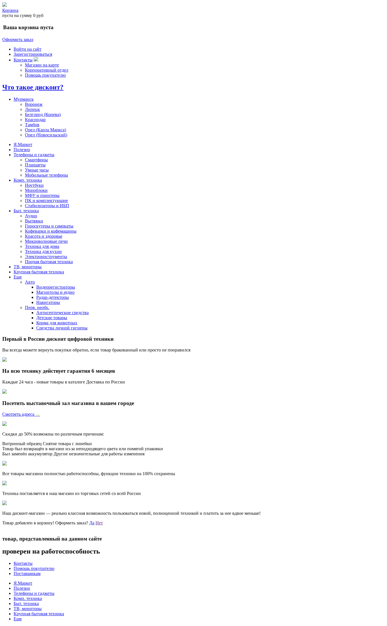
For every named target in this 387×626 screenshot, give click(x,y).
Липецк (32, 109)
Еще (18, 277)
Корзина (10, 10)
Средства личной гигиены (62, 327)
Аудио (31, 215)
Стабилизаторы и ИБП (47, 205)
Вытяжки (34, 220)
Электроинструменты (46, 256)
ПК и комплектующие (46, 200)
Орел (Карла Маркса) (45, 129)
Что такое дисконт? (32, 87)
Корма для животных (56, 322)
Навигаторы (48, 302)
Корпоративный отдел (46, 70)
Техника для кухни (43, 251)
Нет (99, 522)
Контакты (23, 59)
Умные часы (37, 170)
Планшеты (35, 164)
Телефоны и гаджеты (34, 154)
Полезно (22, 149)
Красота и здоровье (43, 236)
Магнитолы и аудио (55, 292)
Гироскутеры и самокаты (49, 226)
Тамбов (32, 124)
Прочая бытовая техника (49, 261)
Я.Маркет (23, 144)
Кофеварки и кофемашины (50, 231)
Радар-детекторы (52, 297)
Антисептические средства (62, 312)
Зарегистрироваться (33, 54)
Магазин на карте (42, 65)
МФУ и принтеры (42, 195)
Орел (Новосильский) (46, 134)
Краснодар (35, 119)
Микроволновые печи (46, 241)
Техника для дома (42, 246)
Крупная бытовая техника (39, 271)
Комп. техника (28, 180)
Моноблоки (36, 190)
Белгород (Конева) (43, 114)
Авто (30, 282)
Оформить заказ (17, 39)
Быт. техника (26, 210)
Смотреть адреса (21, 414)
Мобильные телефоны (46, 175)
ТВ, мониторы (28, 266)
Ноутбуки (34, 185)
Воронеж (33, 104)
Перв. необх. (37, 307)
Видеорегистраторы (55, 287)
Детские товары (51, 317)
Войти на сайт (27, 49)
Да (91, 522)
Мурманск (24, 99)
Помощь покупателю (45, 75)
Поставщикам (27, 573)
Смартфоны (36, 159)
